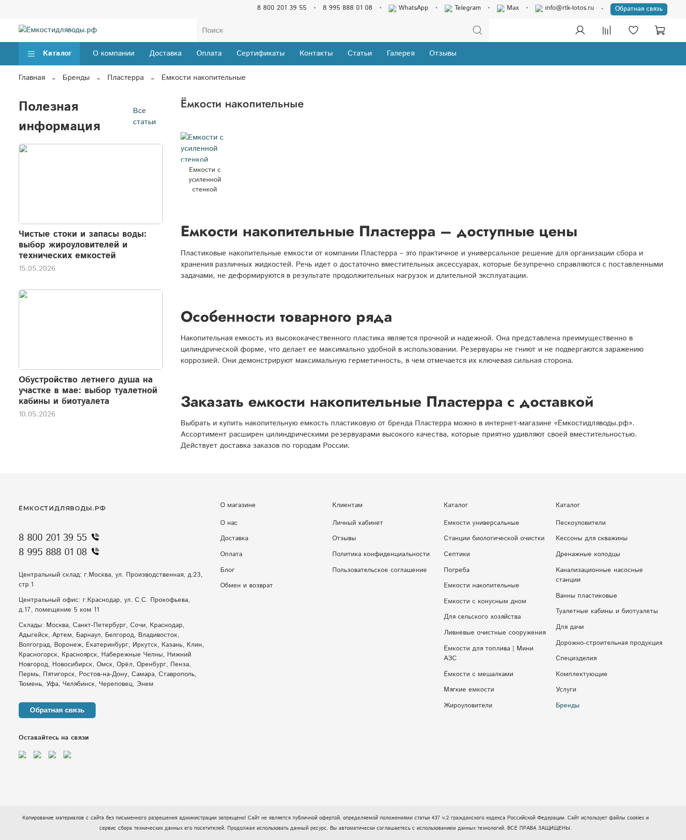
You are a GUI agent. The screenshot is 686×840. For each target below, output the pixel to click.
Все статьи (144, 116)
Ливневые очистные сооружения (495, 632)
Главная (32, 77)
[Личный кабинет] (580, 30)
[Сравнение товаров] (606, 30)
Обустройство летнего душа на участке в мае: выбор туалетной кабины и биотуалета (88, 391)
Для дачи (570, 627)
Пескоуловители (581, 523)
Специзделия (576, 658)
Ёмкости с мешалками (478, 674)
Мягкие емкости (469, 689)
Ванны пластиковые (586, 595)
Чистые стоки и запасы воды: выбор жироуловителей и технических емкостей (83, 245)
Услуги (566, 689)
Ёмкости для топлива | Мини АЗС (488, 654)
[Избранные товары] (633, 30)
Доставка (165, 53)
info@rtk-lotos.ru (568, 8)
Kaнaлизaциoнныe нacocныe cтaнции (599, 575)
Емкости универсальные (481, 523)
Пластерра (125, 77)
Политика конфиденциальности (381, 554)
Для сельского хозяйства (482, 616)
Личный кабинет (357, 523)
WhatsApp (412, 8)
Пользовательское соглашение (379, 570)
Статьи (360, 53)
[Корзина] (659, 30)
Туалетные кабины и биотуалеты (607, 611)
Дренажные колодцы (588, 554)
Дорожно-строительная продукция (609, 643)
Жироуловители (468, 705)
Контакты (316, 53)
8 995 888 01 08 (347, 8)
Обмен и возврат (246, 585)
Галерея (400, 53)
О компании (113, 53)
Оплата (209, 53)
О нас (229, 523)
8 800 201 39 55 (282, 8)
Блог (227, 570)
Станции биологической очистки (494, 538)
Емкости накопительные (481, 585)
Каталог (57, 53)
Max (511, 8)
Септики (457, 554)
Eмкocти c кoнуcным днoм (485, 601)
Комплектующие (582, 674)
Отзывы (442, 53)
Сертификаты (261, 53)
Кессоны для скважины (592, 538)
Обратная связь (639, 9)
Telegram (466, 8)
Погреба (456, 570)
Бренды (76, 77)
